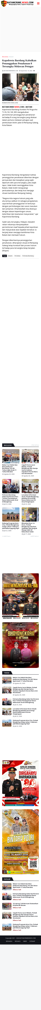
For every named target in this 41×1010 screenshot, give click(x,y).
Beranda (5, 57)
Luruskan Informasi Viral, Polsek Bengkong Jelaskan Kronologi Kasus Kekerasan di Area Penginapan (30, 498)
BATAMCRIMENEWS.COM (28, 938)
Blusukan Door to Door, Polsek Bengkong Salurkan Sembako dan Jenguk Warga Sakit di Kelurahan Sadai (29, 527)
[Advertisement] (20, 29)
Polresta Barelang (28, 256)
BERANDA (9, 941)
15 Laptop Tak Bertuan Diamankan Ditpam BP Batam (25, 904)
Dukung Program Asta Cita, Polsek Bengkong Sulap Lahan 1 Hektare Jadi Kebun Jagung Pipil (10, 525)
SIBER (25, 941)
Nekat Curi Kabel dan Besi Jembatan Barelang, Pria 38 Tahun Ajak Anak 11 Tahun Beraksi (9, 468)
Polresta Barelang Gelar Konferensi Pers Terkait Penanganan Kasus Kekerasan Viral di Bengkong (10, 498)
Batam (11, 57)
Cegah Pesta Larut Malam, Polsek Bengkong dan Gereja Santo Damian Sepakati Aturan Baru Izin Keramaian (30, 469)
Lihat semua (35, 445)
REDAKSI (17, 941)
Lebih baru (6, 536)
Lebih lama (34, 536)
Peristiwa (17, 256)
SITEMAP (32, 941)
